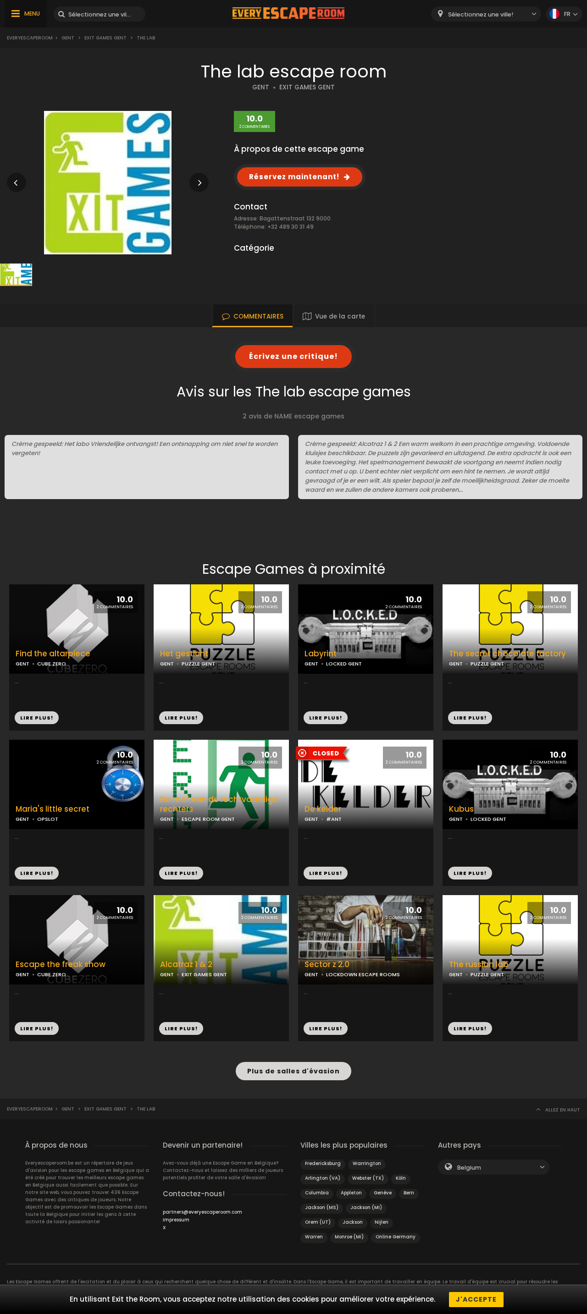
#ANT (334, 819)
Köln (401, 1178)
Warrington (367, 1163)
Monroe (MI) (349, 1236)
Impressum (176, 1219)
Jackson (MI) (366, 1207)
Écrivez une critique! (293, 356)
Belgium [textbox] (469, 1167)
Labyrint (321, 654)
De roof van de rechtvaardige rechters (219, 804)
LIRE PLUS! (36, 717)
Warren (314, 1236)
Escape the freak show (60, 964)
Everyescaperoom (30, 37)
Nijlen (381, 1222)
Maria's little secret (52, 809)
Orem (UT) (318, 1222)
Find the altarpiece (53, 654)
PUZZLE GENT (198, 663)
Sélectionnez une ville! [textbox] (480, 14)
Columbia (317, 1192)
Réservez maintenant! (294, 176)
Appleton (351, 1192)
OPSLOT (47, 819)
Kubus (461, 809)
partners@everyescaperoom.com (202, 1212)
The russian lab (479, 964)
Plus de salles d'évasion (293, 1071)
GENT (260, 87)
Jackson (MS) (321, 1207)
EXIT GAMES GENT (307, 87)
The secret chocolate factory (507, 654)
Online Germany (395, 1236)
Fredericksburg (323, 1163)
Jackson (353, 1222)
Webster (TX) (368, 1178)
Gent (67, 37)
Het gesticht (184, 654)
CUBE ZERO (51, 663)
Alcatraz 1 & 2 (186, 964)
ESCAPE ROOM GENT (208, 819)
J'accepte (476, 1299)
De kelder (323, 809)
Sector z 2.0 (327, 964)
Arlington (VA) (322, 1178)
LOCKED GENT (344, 663)
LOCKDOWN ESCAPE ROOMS (363, 974)
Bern (409, 1192)
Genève (383, 1192)
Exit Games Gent (105, 37)
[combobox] (486, 14)
